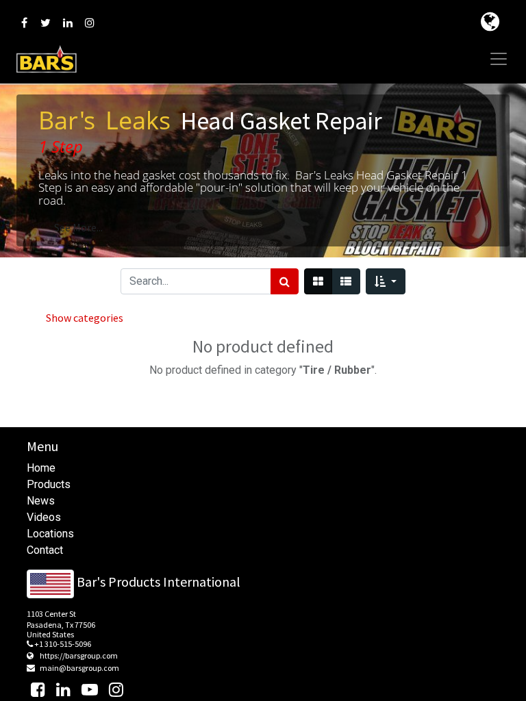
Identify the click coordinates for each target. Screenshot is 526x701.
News (41, 500)
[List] (345, 281)
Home (41, 467)
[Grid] (318, 281)
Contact (45, 550)
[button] (385, 281)
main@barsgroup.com (79, 668)
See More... (78, 227)
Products (49, 484)
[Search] (285, 281)
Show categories (84, 317)
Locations (50, 533)
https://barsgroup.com (79, 655)
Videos (44, 517)
